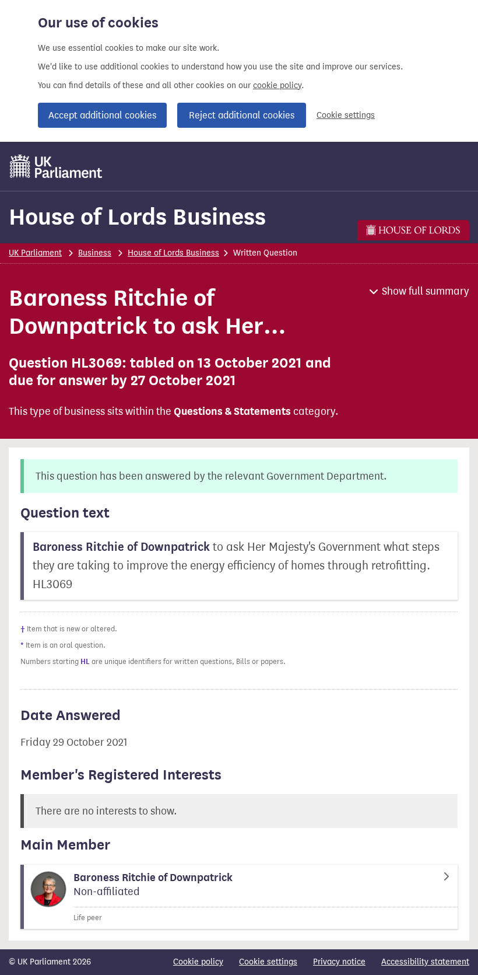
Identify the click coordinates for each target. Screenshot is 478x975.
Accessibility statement (425, 962)
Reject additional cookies (241, 115)
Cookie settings (346, 115)
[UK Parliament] (56, 166)
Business (94, 253)
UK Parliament (35, 253)
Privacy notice (339, 962)
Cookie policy (198, 962)
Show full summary (425, 291)
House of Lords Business (137, 216)
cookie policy (277, 85)
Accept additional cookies (102, 115)
